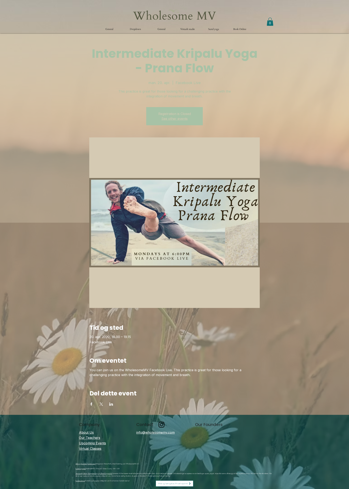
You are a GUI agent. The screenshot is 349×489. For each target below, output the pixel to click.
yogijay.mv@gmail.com (103, 476)
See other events (174, 119)
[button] (135, 29)
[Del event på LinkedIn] (111, 404)
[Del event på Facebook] (91, 404)
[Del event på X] (101, 404)
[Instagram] (161, 425)
